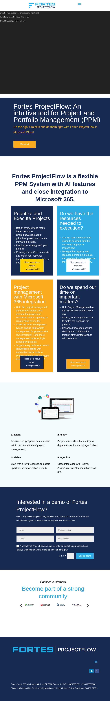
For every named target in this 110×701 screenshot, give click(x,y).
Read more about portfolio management (32, 265)
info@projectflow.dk (46, 688)
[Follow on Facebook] (97, 671)
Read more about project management (32, 362)
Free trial (24, 144)
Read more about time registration (78, 364)
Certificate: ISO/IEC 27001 (86, 688)
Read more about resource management (78, 265)
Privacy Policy (68, 688)
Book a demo (85, 556)
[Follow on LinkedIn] (91, 671)
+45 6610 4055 (24, 688)
